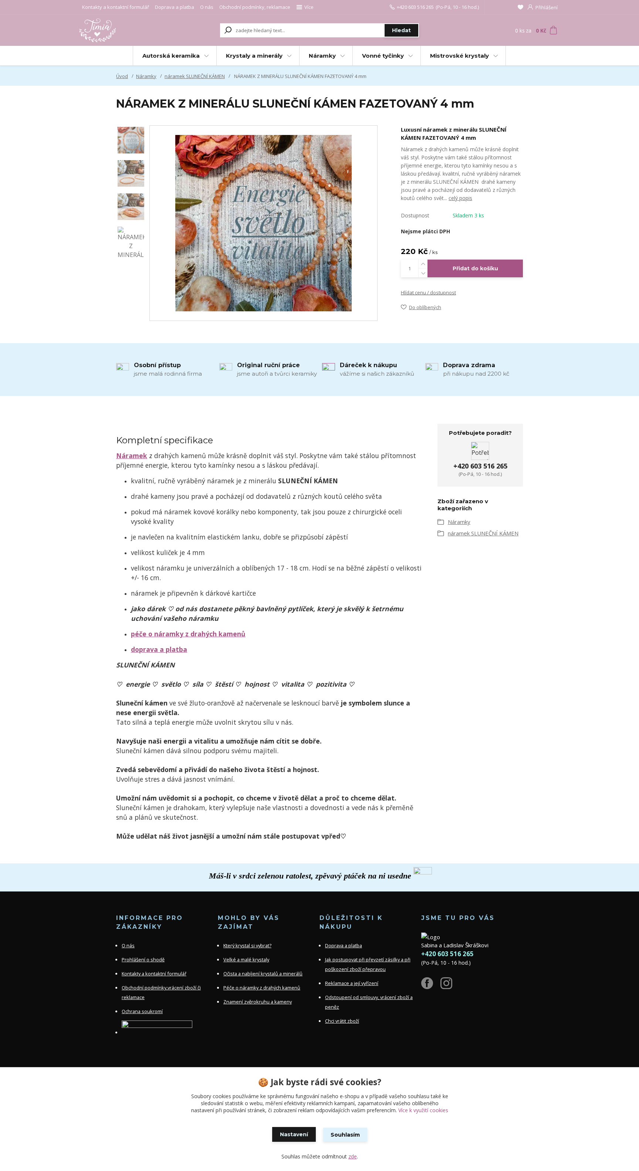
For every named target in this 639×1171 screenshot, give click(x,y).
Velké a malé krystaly (246, 959)
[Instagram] (450, 986)
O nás (206, 7)
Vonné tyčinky (383, 55)
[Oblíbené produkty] (520, 7)
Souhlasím (345, 1134)
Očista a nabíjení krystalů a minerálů (262, 973)
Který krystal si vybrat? (247, 945)
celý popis (460, 198)
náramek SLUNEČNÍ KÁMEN (195, 76)
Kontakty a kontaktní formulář (115, 7)
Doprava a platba (174, 7)
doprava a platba (159, 649)
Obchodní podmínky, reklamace (254, 7)
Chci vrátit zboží (342, 1021)
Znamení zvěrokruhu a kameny (257, 1001)
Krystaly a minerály (254, 55)
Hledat (401, 30)
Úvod (122, 76)
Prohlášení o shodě (143, 959)
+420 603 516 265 (415, 7)
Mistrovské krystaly (459, 55)
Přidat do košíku (475, 268)
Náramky (322, 55)
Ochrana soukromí (142, 1011)
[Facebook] (430, 986)
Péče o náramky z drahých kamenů (261, 987)
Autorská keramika (171, 55)
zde (352, 1156)
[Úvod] (124, 30)
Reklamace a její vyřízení (351, 983)
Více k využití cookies (423, 1110)
